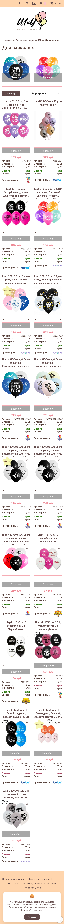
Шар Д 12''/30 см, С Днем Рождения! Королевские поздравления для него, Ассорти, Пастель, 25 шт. (48, 280)
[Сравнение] (34, 3)
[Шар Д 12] (16, 815)
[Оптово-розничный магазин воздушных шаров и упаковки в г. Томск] (32, 20)
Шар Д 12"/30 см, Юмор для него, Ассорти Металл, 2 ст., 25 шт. (16, 794)
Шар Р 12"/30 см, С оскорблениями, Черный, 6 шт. (16, 626)
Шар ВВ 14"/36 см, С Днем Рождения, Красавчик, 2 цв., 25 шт (16, 713)
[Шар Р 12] (48, 559)
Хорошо (32, 917)
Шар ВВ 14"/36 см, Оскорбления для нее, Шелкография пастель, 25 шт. (16, 193)
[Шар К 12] (16, 383)
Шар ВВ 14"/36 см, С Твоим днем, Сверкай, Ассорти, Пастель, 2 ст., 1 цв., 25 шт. (48, 714)
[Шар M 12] (16, 125)
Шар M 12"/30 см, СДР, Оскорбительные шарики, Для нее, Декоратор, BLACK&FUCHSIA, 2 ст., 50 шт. (48, 626)
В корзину (16, 151)
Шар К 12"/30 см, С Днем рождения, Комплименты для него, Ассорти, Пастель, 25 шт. (16, 363)
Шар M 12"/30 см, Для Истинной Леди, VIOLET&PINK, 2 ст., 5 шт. (16, 104)
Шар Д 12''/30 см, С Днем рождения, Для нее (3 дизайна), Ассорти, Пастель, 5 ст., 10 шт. (48, 193)
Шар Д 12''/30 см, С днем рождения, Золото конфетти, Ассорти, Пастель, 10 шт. (16, 280)
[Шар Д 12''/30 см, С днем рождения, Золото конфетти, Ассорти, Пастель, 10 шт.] (16, 300)
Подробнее (38, 910)
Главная (7, 40)
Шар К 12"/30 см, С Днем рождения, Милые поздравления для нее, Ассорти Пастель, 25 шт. (16, 539)
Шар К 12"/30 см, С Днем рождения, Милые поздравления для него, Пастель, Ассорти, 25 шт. (48, 451)
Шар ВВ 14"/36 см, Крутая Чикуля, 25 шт (48, 103)
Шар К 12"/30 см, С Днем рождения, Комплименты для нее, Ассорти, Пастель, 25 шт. (48, 363)
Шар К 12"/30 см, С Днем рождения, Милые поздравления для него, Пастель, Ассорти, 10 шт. (16, 451)
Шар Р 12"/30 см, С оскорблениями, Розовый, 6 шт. (48, 538)
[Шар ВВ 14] (48, 125)
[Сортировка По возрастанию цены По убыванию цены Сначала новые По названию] (46, 93)
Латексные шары (25, 40)
